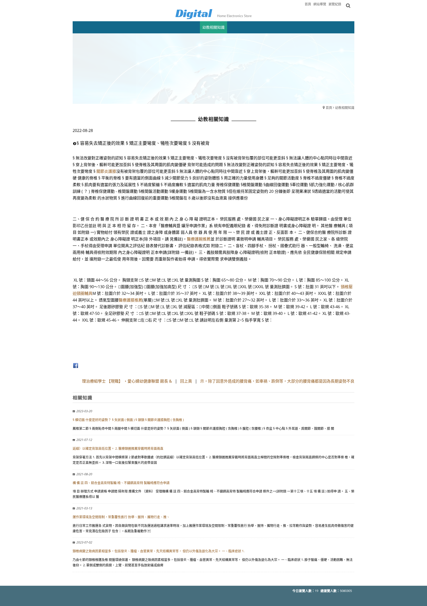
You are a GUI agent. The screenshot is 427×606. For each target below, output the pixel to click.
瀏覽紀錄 (334, 4)
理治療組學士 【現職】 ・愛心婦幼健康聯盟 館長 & (127, 381)
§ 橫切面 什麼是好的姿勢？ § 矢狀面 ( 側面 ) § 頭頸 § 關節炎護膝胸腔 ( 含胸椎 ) (128, 419)
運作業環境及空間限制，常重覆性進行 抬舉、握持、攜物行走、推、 (121, 517)
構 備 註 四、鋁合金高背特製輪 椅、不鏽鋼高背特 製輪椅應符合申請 (121, 482)
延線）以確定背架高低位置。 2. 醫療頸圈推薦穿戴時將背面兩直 (118, 448)
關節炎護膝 (106, 171)
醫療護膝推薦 (130, 300)
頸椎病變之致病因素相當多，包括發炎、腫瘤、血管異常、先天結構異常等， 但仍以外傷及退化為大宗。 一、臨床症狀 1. (158, 551)
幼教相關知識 (344, 107)
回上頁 (186, 381)
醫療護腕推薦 (199, 239)
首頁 (329, 107)
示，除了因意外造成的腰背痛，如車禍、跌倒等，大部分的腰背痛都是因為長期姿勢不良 (277, 381)
